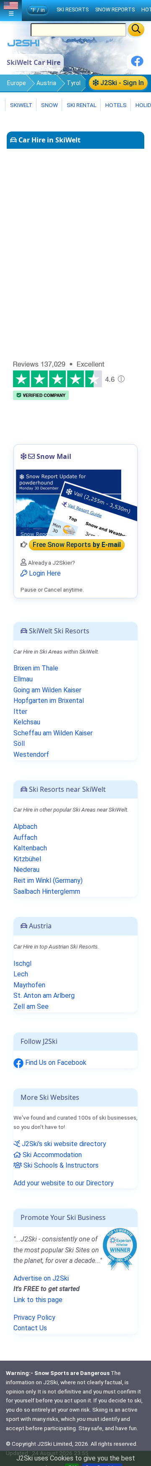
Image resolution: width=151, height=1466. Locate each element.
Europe (16, 83)
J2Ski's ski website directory (63, 1144)
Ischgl (22, 963)
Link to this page (37, 1300)
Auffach (25, 838)
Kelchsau (26, 722)
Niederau (26, 870)
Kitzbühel (27, 859)
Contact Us (30, 1328)
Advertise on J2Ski (41, 1278)
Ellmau (23, 679)
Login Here (44, 573)
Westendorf (31, 754)
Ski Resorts (73, 9)
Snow (49, 105)
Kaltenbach (30, 848)
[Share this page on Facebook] (137, 64)
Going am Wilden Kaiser (47, 690)
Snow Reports (115, 9)
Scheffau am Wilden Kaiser (53, 733)
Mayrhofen (29, 985)
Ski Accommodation (51, 1155)
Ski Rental (81, 105)
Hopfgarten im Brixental (48, 701)
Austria (46, 83)
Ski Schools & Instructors (60, 1165)
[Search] (136, 29)
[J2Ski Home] (23, 45)
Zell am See (31, 1006)
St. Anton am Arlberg (44, 996)
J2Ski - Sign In (121, 83)
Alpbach (25, 827)
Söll (19, 744)
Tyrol (74, 83)
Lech (20, 974)
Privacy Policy (34, 1317)
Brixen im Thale (35, 668)
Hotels (115, 105)
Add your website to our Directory (63, 1183)
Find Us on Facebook (54, 1063)
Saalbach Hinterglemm (46, 891)
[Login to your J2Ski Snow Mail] (75, 502)
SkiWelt (20, 105)
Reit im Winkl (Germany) (48, 880)
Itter (20, 712)
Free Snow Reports (77, 545)
